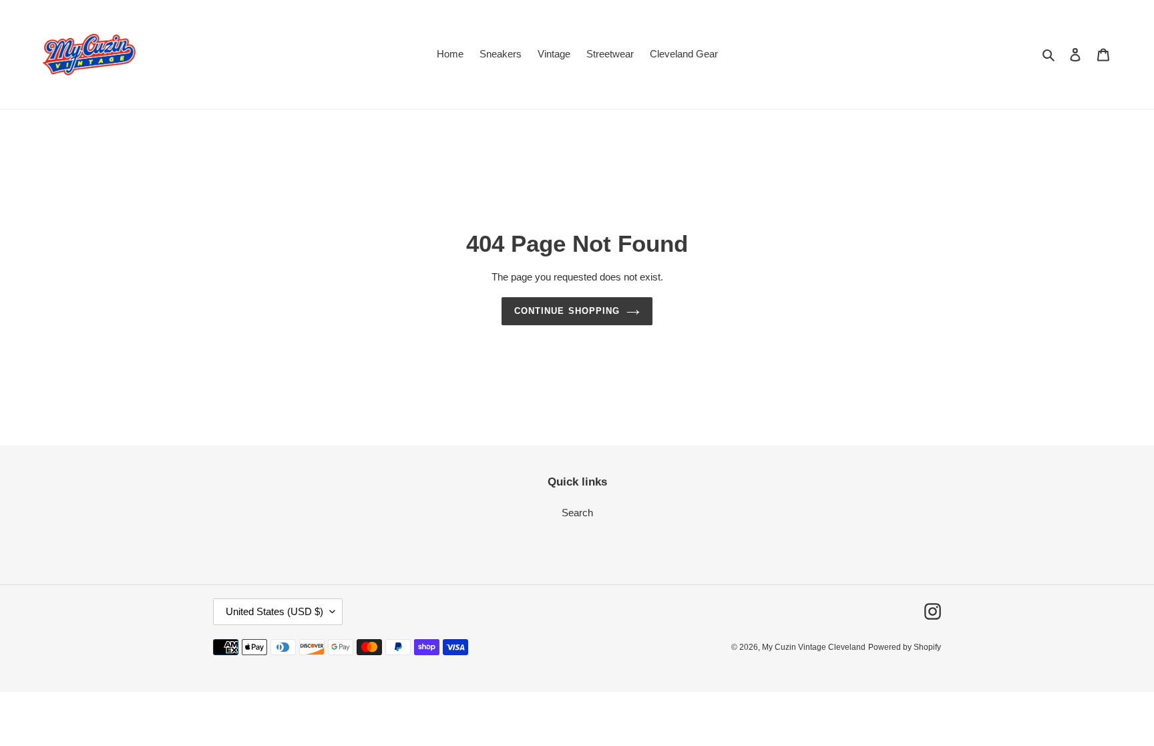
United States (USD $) (274, 611)
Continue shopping (567, 311)
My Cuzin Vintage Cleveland (814, 647)
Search (577, 512)
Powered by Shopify (904, 647)
